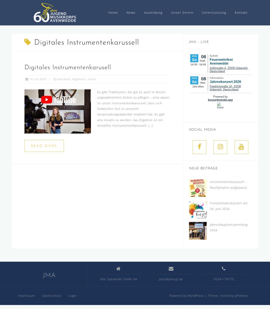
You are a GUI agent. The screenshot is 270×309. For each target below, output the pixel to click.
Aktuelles (64, 79)
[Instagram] (220, 147)
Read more (44, 145)
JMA (49, 275)
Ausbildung (153, 13)
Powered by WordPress (186, 296)
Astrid (224, 296)
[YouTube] (241, 147)
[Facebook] (199, 147)
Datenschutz (51, 296)
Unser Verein (182, 13)
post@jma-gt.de (171, 279)
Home (113, 13)
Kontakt (241, 13)
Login (73, 296)
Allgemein (79, 79)
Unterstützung (214, 13)
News (131, 13)
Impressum (26, 296)
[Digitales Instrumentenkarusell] (57, 111)
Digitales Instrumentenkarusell (67, 67)
